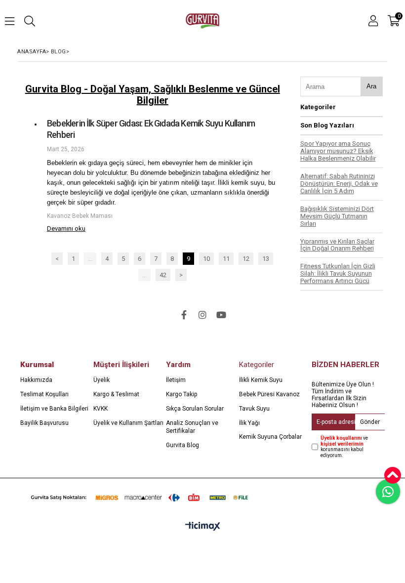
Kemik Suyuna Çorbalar (270, 436)
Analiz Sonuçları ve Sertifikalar (192, 427)
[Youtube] (221, 314)
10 (206, 258)
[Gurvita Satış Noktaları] (141, 497)
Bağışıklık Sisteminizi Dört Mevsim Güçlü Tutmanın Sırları (337, 216)
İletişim (176, 379)
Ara (371, 86)
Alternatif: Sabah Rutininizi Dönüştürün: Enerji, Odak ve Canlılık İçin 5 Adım (339, 183)
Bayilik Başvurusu (44, 422)
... (90, 258)
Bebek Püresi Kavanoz (269, 394)
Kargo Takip (181, 394)
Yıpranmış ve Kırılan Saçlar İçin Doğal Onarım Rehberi (337, 245)
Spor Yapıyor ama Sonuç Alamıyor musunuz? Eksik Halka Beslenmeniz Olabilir (338, 151)
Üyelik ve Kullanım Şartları (128, 422)
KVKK (100, 408)
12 (246, 258)
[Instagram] (202, 314)
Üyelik (101, 379)
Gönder (370, 421)
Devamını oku (66, 228)
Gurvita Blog (182, 445)
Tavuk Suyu (254, 408)
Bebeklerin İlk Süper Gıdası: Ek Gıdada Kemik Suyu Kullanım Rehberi (151, 129)
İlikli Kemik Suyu (261, 379)
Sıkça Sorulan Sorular (195, 408)
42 (163, 275)
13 (265, 258)
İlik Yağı (249, 422)
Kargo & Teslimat (116, 394)
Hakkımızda (36, 379)
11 (226, 258)
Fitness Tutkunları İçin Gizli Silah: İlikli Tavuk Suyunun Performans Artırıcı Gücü (337, 273)
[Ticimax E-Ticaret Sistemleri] (202, 527)
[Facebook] (183, 314)
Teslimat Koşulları (44, 394)
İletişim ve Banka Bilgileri (54, 408)
